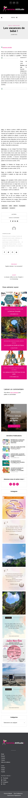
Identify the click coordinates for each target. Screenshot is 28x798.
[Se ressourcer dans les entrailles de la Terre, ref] (14, 603)
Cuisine (3, 758)
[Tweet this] (12, 221)
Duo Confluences (18, 793)
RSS (4, 784)
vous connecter (14, 392)
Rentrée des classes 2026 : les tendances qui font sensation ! (18, 441)
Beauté (3, 756)
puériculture (5, 208)
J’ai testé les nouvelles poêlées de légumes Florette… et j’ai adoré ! (17, 469)
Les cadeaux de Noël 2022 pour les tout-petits (14, 373)
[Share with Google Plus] (15, 221)
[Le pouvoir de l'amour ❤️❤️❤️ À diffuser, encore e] (14, 626)
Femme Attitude (8, 793)
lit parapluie (22, 205)
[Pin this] (17, 221)
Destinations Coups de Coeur (11, 341)
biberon (15, 205)
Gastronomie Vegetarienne (14, 795)
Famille (10, 25)
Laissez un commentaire (14, 217)
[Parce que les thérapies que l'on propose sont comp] (14, 507)
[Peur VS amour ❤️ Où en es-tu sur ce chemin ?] (14, 531)
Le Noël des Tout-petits (14, 311)
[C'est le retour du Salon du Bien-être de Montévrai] (14, 650)
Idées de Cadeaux (19, 367)
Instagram (5, 782)
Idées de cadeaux (5, 762)
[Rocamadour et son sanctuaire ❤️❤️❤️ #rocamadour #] (14, 555)
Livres (2, 765)
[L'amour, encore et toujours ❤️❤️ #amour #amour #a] (14, 579)
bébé (10, 205)
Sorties (3, 769)
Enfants (22, 341)
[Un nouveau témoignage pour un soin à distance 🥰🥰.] (14, 698)
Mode (2, 754)
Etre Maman (11, 367)
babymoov (4, 205)
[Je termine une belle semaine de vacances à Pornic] (14, 674)
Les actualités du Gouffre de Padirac (14, 345)
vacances (12, 208)
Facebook (5, 778)
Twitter (4, 780)
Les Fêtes (14, 369)
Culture (3, 760)
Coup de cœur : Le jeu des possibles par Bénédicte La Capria (18, 455)
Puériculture (16, 25)
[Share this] (10, 221)
